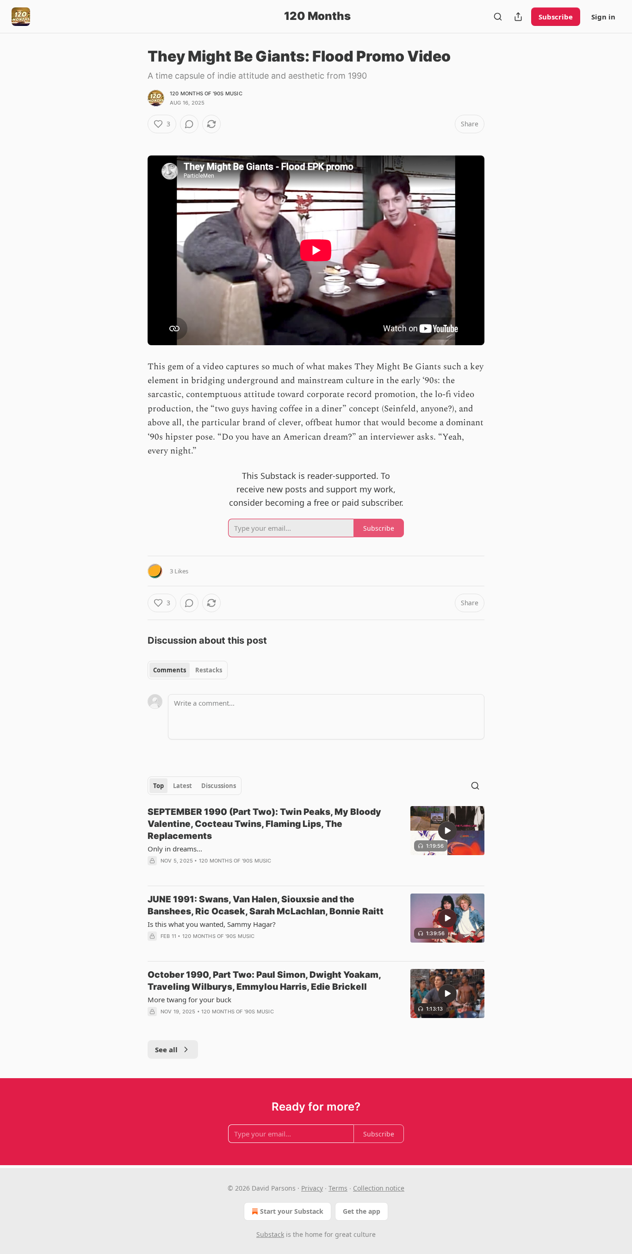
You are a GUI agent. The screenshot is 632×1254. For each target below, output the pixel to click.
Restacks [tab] (208, 670)
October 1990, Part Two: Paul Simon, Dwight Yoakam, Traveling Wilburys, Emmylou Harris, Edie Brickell (264, 980)
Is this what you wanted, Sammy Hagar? (212, 924)
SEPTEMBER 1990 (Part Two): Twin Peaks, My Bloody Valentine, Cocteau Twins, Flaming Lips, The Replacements (264, 824)
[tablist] (188, 670)
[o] (447, 830)
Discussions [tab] (218, 786)
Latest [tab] (182, 786)
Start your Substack (291, 1211)
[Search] (498, 16)
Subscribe (556, 16)
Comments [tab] (169, 670)
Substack (270, 1234)
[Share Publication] (518, 16)
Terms (337, 1188)
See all (166, 1049)
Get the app (361, 1211)
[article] (316, 842)
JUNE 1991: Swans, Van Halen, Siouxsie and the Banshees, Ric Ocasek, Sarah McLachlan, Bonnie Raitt (266, 905)
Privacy (312, 1188)
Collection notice (378, 1188)
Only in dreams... (175, 848)
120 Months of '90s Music (206, 93)
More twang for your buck (189, 999)
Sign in (603, 16)
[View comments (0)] (189, 124)
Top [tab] (158, 786)
